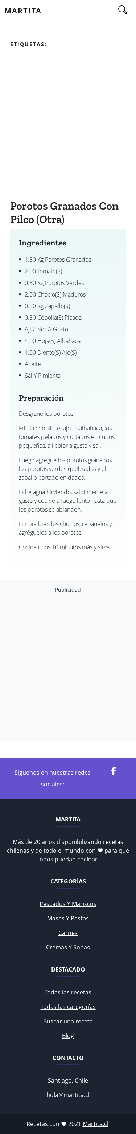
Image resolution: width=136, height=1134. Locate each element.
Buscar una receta (68, 1021)
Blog (68, 1036)
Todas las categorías (68, 1007)
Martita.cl (95, 1124)
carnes (68, 933)
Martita (23, 11)
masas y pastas (68, 918)
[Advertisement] (68, 126)
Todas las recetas (68, 992)
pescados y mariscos (68, 904)
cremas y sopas (68, 947)
